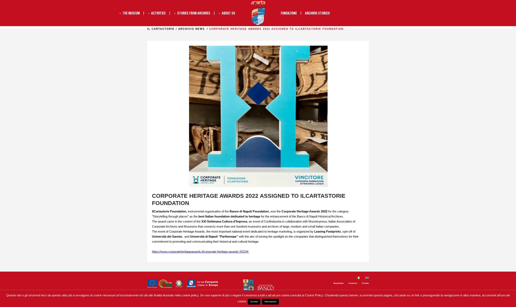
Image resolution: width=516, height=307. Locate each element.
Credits (365, 283)
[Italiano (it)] (359, 278)
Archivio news (191, 28)
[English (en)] (367, 278)
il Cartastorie (161, 28)
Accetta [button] (254, 301)
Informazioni (270, 301)
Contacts (353, 283)
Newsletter (338, 283)
